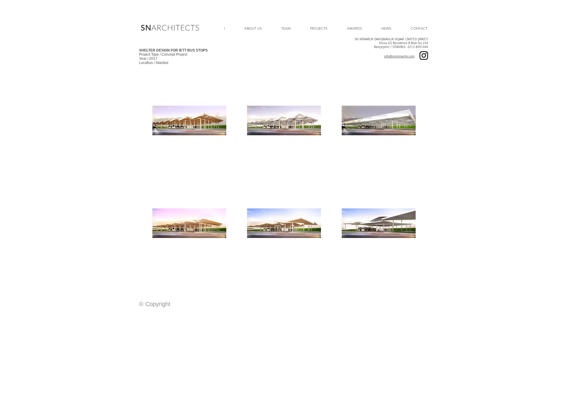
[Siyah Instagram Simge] (424, 55)
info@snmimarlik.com (399, 56)
